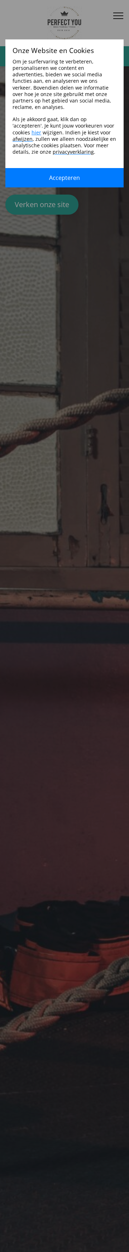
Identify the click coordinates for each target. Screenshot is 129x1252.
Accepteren (64, 178)
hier (36, 132)
